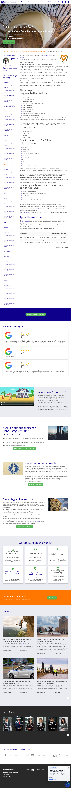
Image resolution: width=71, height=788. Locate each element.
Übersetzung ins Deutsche (46, 55)
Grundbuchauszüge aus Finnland (9, 265)
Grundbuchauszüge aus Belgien (9, 96)
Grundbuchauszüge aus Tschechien (9, 289)
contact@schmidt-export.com (11, 772)
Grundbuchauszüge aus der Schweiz (9, 294)
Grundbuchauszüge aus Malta (9, 192)
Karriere (50, 1)
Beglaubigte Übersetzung (18, 499)
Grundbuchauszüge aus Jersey (9, 139)
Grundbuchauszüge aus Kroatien (9, 279)
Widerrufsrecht (41, 781)
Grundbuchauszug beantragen (35, 314)
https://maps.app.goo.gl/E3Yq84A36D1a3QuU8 (12, 365)
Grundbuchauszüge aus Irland (9, 144)
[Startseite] (9, 2)
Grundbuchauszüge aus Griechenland (9, 130)
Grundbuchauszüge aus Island (9, 149)
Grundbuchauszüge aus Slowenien (9, 255)
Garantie (15, 781)
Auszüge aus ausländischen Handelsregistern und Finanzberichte (19, 431)
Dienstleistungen (32, 1)
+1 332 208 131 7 (8, 771)
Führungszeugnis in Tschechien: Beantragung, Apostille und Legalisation (52, 682)
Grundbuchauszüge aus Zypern (9, 163)
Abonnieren (52, 598)
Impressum (21, 781)
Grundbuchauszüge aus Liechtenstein (9, 178)
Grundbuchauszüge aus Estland (9, 275)
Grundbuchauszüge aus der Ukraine (9, 260)
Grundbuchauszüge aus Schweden (9, 299)
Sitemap (47, 781)
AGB (35, 781)
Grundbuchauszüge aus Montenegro (9, 284)
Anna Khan (64, 724)
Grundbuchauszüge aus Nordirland (9, 241)
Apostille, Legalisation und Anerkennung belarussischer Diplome (50, 640)
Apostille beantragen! (35, 484)
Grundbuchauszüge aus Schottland (9, 304)
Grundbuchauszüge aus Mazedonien (9, 188)
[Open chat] (67, 784)
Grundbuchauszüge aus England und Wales (9, 91)
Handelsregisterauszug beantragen (24, 448)
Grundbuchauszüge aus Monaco (9, 202)
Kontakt (57, 1)
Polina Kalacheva (7, 650)
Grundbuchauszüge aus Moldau (9, 197)
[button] (62, 2)
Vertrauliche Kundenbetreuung (35, 573)
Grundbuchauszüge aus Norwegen (9, 212)
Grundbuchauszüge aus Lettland (9, 168)
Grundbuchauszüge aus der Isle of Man (9, 217)
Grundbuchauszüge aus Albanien (9, 86)
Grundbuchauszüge (24, 51)
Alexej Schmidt (6, 724)
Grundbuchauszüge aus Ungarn (9, 110)
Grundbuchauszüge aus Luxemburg (9, 183)
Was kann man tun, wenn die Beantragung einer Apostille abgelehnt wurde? (17, 640)
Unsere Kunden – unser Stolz (16, 749)
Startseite (6, 51)
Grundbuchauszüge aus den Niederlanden (9, 207)
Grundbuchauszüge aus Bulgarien (9, 101)
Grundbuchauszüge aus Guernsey (9, 120)
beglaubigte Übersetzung (38, 208)
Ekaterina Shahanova (15, 59)
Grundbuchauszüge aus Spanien (9, 154)
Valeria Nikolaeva (52, 724)
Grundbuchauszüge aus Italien (9, 159)
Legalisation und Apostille (40, 463)
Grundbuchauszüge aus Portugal (9, 226)
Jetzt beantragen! (9, 42)
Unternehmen (42, 1)
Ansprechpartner (9, 55)
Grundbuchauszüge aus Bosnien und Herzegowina (10, 105)
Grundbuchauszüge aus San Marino (9, 236)
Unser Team (8, 712)
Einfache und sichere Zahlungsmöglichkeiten (13, 573)
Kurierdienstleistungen (25, 212)
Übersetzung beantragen (24, 526)
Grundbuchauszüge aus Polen (9, 221)
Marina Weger (39, 724)
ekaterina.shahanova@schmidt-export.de (10, 69)
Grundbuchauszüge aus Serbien (9, 246)
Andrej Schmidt (18, 718)
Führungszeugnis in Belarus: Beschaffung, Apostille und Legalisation (17, 682)
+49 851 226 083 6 (8, 65)
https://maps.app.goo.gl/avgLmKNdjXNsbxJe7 (12, 351)
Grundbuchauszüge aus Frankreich (9, 270)
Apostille (22, 57)
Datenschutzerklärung (29, 781)
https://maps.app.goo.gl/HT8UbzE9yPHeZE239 (12, 335)
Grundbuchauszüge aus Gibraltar (9, 125)
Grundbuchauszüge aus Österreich (9, 81)
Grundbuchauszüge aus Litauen (9, 173)
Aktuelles (23, 1)
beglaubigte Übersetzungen (33, 521)
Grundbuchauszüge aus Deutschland (9, 115)
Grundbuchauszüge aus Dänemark (9, 134)
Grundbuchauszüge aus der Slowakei (9, 250)
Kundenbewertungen (13, 326)
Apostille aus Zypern (32, 217)
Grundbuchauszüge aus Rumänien (9, 231)
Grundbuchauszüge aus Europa (38, 51)
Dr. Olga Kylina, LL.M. (29, 718)
